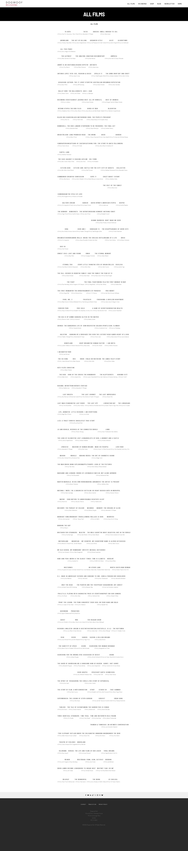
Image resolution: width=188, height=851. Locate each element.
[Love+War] (119, 444)
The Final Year (90, 282)
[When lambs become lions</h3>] (68, 765)
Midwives (110, 517)
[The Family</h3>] (96, 270)
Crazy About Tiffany (111, 177)
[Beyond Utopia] (64, 106)
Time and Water (96, 716)
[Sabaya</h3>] (85, 634)
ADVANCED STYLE (96, 40)
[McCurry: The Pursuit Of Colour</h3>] (71, 505)
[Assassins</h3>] (62, 79)
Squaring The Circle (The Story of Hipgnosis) (90, 681)
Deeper (122, 203)
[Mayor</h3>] (62, 496)
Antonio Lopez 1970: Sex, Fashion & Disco (74, 74)
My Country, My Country (92, 541)
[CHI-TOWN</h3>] (92, 156)
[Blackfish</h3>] (112, 106)
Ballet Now (63, 91)
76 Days (68, 32)
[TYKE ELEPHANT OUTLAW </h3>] (67, 731)
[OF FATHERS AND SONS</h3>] (83, 573)
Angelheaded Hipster (79, 65)
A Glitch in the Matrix (89, 317)
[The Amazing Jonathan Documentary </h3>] (90, 53)
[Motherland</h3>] (63, 538)
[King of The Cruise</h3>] (75, 372)
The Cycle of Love (75, 194)
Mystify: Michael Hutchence (94, 550)
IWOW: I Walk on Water (89, 359)
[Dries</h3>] (123, 235)
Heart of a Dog (123, 334)
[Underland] (81, 739)
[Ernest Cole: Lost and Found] (69, 251)
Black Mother (77, 117)
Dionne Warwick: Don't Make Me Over (106, 220)
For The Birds (76, 291)
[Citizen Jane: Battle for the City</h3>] (87, 165)
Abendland (64, 40)
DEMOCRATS (73, 211)
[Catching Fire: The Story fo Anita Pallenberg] (104, 141)
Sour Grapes (82, 672)
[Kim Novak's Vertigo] (79, 383)
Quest (63, 620)
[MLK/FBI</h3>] (82, 530)
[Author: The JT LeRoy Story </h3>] (78, 79)
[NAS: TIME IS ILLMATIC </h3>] (96, 556)
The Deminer (62, 211)
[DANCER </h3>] (85, 200)
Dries (123, 238)
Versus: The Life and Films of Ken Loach (84, 751)
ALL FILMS (94, 24)
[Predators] (75, 608)
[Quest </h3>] (63, 617)
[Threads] (100, 795)
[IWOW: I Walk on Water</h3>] (89, 356)
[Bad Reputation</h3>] (114, 79)
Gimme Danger (74, 317)
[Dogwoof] (88, 795)
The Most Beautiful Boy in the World (115, 532)
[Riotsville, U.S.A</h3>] (104, 626)
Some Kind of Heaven (94, 663)
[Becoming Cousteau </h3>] (65, 97)
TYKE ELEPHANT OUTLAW (67, 733)
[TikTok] (93, 795)
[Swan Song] (118, 696)
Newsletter (169, 4)
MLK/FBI (82, 532)
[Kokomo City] (122, 372)
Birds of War (92, 108)
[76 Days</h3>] (68, 29)
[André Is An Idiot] (64, 62)
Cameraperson (63, 143)
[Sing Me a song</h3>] (79, 661)
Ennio (88, 253)
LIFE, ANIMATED (64, 412)
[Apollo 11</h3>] (98, 71)
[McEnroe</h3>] (90, 505)
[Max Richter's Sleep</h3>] (96, 496)
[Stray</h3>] (92, 687)
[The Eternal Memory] (103, 251)
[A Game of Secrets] (99, 305)
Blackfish (112, 108)
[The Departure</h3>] (85, 209)
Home (180, 4)
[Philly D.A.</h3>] (62, 591)
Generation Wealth (115, 308)
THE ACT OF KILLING (79, 40)
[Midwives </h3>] (111, 514)
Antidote (93, 65)
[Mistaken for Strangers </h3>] (67, 530)
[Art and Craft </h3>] (124, 71)
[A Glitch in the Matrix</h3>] (89, 314)
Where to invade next (87, 768)
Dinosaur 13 (95, 229)
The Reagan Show (94, 620)
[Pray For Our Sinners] (112, 591)
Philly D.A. (62, 594)
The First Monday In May (116, 282)
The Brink (92, 135)
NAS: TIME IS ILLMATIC (96, 559)
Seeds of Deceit (93, 655)
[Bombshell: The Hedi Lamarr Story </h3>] (72, 123)
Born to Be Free (92, 126)
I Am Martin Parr (64, 352)
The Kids (62, 375)
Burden (118, 135)
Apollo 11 (98, 74)
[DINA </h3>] (67, 226)
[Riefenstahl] (92, 626)
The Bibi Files (75, 108)
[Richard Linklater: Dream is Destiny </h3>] (72, 626)
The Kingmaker (90, 375)
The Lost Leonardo (81, 438)
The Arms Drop (112, 74)
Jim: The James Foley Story (109, 359)
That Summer (115, 690)
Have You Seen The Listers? (95, 334)
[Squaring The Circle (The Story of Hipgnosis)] (90, 678)
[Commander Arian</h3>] (65, 174)
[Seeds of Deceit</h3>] (93, 652)
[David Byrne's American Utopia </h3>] (103, 200)
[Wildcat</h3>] (66, 777)
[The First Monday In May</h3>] (116, 279)
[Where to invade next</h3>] (87, 765)
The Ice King (63, 359)
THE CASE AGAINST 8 (66, 159)
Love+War (120, 447)
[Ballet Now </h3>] (63, 88)
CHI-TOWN (93, 159)
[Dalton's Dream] (69, 200)
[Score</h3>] (83, 643)
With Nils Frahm (109, 716)
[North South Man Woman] (120, 565)
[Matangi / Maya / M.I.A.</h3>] (67, 488)
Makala (74, 456)
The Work (96, 779)
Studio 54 (103, 690)
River (74, 637)
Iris (74, 359)
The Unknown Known (100, 733)
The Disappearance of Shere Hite (115, 229)
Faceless (119, 264)
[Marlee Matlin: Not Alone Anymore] (102, 470)
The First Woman (64, 291)
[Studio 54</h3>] (102, 687)
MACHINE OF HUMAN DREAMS (82, 447)
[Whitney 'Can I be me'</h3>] (105, 765)
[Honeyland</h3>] (68, 340)
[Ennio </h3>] (88, 251)
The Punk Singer (80, 602)
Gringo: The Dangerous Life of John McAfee (75, 326)
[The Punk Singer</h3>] (80, 599)
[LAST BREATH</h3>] (68, 392)
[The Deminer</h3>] (63, 209)
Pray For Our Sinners (112, 594)
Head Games (111, 334)
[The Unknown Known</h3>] (100, 731)
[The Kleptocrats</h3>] (106, 372)
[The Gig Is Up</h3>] (63, 314)
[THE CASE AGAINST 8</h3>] (66, 156)
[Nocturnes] (68, 565)
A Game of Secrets (99, 308)
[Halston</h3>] (64, 332)
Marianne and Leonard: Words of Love (73, 473)
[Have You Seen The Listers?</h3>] (95, 332)
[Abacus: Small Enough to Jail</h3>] (105, 29)
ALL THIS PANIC (66, 49)
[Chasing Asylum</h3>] (80, 156)
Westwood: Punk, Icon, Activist (90, 759)
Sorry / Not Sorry (111, 663)
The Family (96, 273)
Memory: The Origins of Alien (108, 508)
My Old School (64, 550)
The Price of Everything (94, 594)
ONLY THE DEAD (67, 585)
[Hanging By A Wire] (77, 332)
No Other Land (95, 567)
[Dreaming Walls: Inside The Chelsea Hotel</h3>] (86, 235)
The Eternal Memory (103, 253)
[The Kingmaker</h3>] (89, 372)
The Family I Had (84, 273)
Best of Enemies (112, 100)
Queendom (64, 611)
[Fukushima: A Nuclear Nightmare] (110, 297)
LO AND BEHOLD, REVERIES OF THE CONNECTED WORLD (78, 429)
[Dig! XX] (63, 244)
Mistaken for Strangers (67, 532)
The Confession (78, 177)
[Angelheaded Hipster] (79, 62)
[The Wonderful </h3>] (81, 777)
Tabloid (62, 707)
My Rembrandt (76, 550)
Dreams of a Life (110, 238)
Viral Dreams (109, 751)
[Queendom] (64, 608)
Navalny (110, 559)
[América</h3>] (114, 53)
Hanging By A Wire (77, 334)
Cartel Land (64, 152)
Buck (103, 135)
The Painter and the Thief (87, 585)
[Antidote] (93, 62)
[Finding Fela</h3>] (101, 279)
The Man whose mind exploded (70, 464)
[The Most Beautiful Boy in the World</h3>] (115, 530)
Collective (121, 168)
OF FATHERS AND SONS (83, 576)
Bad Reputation (114, 82)
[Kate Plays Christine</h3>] (66, 365)
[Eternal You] (68, 262)
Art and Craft (124, 74)
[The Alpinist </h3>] (67, 53)
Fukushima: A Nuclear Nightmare (110, 299)
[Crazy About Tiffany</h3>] (111, 174)
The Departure (85, 211)
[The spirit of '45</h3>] (64, 678)
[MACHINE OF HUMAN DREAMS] (82, 444)
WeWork (108, 759)
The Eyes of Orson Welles (103, 264)
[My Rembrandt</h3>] (76, 547)
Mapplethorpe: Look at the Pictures (97, 464)
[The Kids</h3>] (63, 372)
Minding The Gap (64, 525)
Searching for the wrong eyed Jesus (72, 655)
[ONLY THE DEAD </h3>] (67, 582)
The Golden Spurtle (101, 326)
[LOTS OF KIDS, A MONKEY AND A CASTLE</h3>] (104, 435)
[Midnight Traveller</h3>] (78, 514)
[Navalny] (110, 556)
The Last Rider (79, 403)
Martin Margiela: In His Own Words (72, 482)
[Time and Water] (96, 713)
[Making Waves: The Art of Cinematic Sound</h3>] (97, 453)
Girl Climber (114, 326)
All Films (131, 4)
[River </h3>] (74, 634)
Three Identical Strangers (68, 716)
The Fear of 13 (106, 273)
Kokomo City (122, 375)
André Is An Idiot (64, 65)
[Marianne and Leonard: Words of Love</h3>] (73, 470)
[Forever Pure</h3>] (63, 305)
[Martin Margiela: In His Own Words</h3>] (72, 479)
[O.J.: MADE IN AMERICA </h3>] (66, 573)
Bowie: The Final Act (107, 126)
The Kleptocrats (107, 375)
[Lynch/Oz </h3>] (65, 444)
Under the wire (114, 733)
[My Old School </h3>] (64, 547)
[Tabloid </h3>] (62, 704)
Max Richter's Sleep (96, 499)
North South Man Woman (120, 567)
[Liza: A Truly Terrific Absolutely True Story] (76, 418)
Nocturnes (68, 567)
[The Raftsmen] (118, 626)
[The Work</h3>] (96, 777)
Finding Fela (101, 282)
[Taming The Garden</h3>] (89, 704)
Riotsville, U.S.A (104, 628)
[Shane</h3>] (111, 652)
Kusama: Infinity (64, 386)
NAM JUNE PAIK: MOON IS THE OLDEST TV (73, 559)
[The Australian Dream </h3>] (99, 79)
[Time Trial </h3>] (84, 713)
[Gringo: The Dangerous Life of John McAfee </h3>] (75, 323)
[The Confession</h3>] (78, 174)
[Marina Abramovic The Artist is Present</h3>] (103, 479)
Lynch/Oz (65, 447)
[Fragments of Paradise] (91, 288)
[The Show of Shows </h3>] (65, 661)
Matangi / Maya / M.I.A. (67, 490)
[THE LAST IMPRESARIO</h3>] (107, 392)
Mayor (62, 499)
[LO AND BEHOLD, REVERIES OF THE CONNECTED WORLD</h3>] (78, 427)
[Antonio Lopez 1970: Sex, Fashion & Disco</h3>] (74, 71)
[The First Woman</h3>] (64, 288)
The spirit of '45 (64, 681)
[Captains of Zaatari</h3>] (77, 141)
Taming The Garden (89, 707)
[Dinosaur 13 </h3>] (95, 226)
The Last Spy (93, 403)
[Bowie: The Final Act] (107, 123)
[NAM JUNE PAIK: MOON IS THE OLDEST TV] (73, 556)
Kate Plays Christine (66, 368)
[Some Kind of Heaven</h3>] (94, 661)
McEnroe (90, 508)
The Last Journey (89, 394)
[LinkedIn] (90, 795)
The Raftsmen (118, 628)
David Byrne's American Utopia (103, 203)
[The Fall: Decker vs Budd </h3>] (68, 270)
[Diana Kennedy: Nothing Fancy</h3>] (103, 209)
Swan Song (118, 698)
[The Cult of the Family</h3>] (112, 183)
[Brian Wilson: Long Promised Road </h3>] (72, 132)
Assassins (62, 82)
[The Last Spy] (93, 400)
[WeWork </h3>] (108, 757)
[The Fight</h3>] (71, 279)
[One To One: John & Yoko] (101, 573)
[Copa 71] (93, 174)
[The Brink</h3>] (92, 132)
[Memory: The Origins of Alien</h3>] (108, 505)
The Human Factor (97, 343)
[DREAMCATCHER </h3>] (63, 235)
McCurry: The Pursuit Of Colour (71, 508)
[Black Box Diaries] (65, 114)
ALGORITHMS (122, 40)
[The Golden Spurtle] (101, 323)
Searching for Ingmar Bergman (102, 646)
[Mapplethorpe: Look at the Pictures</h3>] (97, 461)
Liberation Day (109, 403)
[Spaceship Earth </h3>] (98, 669)
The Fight (71, 282)
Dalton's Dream (68, 203)
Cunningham (62, 194)
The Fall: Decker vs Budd (68, 273)
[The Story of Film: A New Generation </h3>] (72, 687)
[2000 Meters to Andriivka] (77, 496)
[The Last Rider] (79, 400)
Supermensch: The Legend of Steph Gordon (75, 698)
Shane (111, 655)
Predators (75, 611)
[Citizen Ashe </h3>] (66, 165)
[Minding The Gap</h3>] (64, 523)
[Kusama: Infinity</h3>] (64, 383)
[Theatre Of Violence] (67, 739)
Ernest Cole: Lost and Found (69, 253)
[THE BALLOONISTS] (75, 88)
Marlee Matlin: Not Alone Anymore (102, 473)
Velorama (63, 751)
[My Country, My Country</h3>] (92, 538)
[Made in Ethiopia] (101, 444)
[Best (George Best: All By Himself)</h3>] (87, 97)
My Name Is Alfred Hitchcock (114, 541)
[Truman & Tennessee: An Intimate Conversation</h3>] (109, 722)
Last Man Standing (65, 403)
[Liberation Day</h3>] (109, 400)
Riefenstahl (92, 628)
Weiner (67, 759)
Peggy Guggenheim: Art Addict (110, 585)
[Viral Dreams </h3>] (109, 748)
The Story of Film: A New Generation (72, 690)
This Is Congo (103, 707)
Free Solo (81, 308)
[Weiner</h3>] (67, 757)
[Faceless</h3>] (119, 262)
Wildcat (66, 779)
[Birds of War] (92, 106)
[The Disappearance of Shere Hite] (115, 226)
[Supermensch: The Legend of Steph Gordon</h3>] (75, 696)
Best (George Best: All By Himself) (87, 100)
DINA (66, 229)
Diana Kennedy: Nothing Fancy (103, 211)
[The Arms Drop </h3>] (111, 71)
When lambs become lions (68, 768)
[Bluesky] (102, 795)
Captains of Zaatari (77, 143)
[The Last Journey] (88, 392)
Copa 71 (93, 177)
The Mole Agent (93, 532)
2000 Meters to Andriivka (77, 499)
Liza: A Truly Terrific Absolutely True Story (76, 421)
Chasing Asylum (80, 159)
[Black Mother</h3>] (77, 114)
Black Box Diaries (65, 117)
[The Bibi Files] (75, 106)
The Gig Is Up (63, 317)
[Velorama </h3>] (63, 748)
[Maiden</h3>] (63, 453)
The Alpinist (66, 56)
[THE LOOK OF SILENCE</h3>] (66, 435)
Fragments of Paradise (91, 291)
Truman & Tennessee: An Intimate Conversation (109, 725)
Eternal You (68, 264)
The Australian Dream (99, 82)
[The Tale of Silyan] (74, 704)
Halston (63, 334)
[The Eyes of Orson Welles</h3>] (103, 262)
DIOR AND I (82, 229)
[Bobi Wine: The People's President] (97, 114)
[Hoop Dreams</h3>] (84, 340)
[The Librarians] (124, 400)
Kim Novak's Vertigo (79, 386)
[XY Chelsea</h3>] (113, 777)
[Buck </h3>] (103, 132)
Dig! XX (63, 246)
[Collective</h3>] (121, 165)
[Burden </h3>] (118, 132)
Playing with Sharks (75, 594)
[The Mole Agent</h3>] (93, 530)
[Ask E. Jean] (87, 88)
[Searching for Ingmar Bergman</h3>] (102, 643)
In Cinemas (142, 4)
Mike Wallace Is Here (95, 517)
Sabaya (85, 637)
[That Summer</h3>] (115, 687)
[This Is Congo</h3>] (103, 704)
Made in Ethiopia (101, 447)
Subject (102, 698)
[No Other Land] (94, 565)
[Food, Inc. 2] (68, 297)
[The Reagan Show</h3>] (94, 617)
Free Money (110, 291)
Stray (92, 690)
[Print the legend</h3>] (66, 599)
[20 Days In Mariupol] (112, 488)
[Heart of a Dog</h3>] (123, 332)
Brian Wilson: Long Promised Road (72, 135)
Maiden (62, 456)
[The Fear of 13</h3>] (106, 270)
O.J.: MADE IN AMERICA (66, 576)
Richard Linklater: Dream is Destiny (72, 628)
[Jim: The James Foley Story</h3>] (109, 356)
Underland (81, 742)
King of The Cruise (75, 375)
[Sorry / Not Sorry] (111, 661)
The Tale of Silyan (74, 707)
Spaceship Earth (98, 672)
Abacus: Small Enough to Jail (105, 32)
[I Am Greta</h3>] (111, 340)
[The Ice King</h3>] (63, 356)
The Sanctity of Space (68, 646)
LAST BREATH (68, 394)
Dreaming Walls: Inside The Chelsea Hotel (86, 238)
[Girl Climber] (114, 323)
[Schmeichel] (110, 669)
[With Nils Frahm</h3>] (109, 713)
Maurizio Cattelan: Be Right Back (90, 490)
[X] (95, 795)
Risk (62, 637)
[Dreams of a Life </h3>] (110, 235)
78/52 (85, 32)
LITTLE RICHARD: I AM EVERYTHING (84, 412)
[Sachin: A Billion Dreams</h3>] (100, 634)
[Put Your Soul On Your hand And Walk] (102, 599)
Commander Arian (65, 177)
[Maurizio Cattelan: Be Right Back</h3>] (90, 488)
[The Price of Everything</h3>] (94, 591)
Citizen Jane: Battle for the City (87, 168)
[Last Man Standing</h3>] (65, 400)
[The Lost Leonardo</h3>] (81, 435)
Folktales (87, 299)
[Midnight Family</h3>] (64, 514)
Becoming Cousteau (65, 100)
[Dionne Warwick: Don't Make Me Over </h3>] (106, 217)
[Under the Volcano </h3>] (84, 731)
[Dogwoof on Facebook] (86, 795)
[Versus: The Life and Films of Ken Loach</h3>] (84, 748)
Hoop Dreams (84, 343)
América (114, 56)
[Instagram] (97, 795)
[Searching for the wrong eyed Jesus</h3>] (72, 652)
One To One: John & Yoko (101, 576)
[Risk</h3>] (63, 634)
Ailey (111, 40)
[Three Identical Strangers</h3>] (68, 713)
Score (83, 646)
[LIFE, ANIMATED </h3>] (64, 409)
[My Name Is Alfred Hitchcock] (114, 538)
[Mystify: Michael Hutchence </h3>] (94, 547)
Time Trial (85, 716)
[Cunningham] (63, 191)
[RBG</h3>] (76, 617)
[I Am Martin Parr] (64, 349)
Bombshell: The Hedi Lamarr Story (72, 126)
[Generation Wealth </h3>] (115, 305)
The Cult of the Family (112, 185)
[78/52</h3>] (85, 29)
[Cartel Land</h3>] (64, 149)
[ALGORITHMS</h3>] (122, 38)
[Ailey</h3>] (111, 38)
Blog (159, 4)
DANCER (85, 203)
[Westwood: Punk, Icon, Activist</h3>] (90, 757)
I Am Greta (111, 343)
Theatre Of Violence (67, 742)
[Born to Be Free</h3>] (92, 123)
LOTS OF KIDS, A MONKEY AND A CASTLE (104, 438)
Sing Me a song (79, 663)
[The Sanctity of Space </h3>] (68, 643)
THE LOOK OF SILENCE (66, 438)
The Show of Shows (65, 663)
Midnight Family (64, 517)
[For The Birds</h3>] (76, 288)
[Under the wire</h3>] (114, 731)
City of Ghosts (107, 168)
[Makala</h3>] (74, 453)
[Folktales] (87, 297)
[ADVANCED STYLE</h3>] (96, 38)
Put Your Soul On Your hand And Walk (102, 602)
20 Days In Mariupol (112, 490)
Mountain (75, 541)
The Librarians (124, 403)
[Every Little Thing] (85, 262)
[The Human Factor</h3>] (97, 340)
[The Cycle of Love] (75, 191)
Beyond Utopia (64, 108)
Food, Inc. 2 (67, 299)
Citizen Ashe (66, 168)
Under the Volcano (84, 733)
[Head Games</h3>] (112, 332)
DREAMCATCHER (63, 238)
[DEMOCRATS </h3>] (74, 209)
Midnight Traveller (78, 517)
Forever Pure (63, 308)
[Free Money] (110, 288)
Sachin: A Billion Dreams (100, 637)
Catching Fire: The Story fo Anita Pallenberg (104, 143)
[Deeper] (122, 200)
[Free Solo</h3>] (80, 305)
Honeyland (68, 343)
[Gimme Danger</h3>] (74, 314)
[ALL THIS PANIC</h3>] (66, 46)
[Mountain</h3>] (75, 538)
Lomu (108, 429)
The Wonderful (81, 779)
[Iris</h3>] (74, 356)
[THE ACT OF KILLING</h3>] (79, 38)
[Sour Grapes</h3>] (82, 669)
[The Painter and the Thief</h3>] (87, 582)
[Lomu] (108, 427)
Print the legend (65, 602)
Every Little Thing (85, 264)
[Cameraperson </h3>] (63, 141)
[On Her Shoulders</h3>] (118, 573)
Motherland (63, 541)
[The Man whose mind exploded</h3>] (70, 461)
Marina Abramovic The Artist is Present (103, 482)
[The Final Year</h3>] (90, 279)
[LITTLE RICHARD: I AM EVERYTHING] (84, 409)
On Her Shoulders (118, 576)
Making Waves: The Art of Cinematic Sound (97, 456)
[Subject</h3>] (102, 696)
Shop (152, 4)
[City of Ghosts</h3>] (108, 165)
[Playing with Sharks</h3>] (75, 591)
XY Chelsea (113, 779)
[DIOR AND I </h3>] (82, 226)
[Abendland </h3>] (65, 38)
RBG (76, 620)
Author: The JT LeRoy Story (78, 82)
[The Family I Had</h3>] (84, 270)
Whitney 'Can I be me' (105, 768)
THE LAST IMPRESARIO (107, 394)
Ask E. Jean (87, 91)
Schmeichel (110, 672)
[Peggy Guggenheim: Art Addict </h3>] (110, 582)
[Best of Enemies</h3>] (112, 97)
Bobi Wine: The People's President (97, 117)
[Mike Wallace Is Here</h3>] (95, 514)
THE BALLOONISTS (75, 91)
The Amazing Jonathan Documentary (90, 56)
